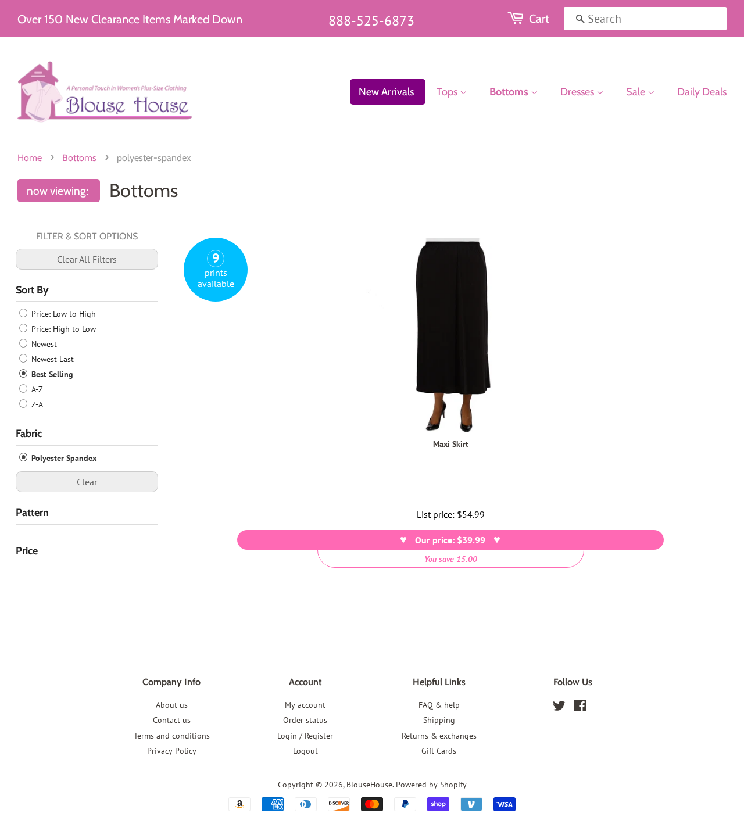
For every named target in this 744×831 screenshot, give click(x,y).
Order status (305, 720)
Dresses (578, 91)
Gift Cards (438, 751)
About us (172, 705)
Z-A (36, 404)
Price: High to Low (62, 329)
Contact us (172, 720)
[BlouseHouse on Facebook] (580, 708)
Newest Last (51, 359)
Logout (305, 751)
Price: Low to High (62, 314)
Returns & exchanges (439, 735)
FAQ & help (439, 705)
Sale (637, 91)
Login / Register (305, 735)
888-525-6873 (371, 21)
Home (29, 157)
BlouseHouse (369, 784)
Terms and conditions (172, 735)
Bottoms (510, 91)
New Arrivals (386, 91)
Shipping (439, 720)
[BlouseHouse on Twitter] (559, 708)
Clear (87, 482)
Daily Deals (702, 91)
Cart (539, 19)
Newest (43, 344)
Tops (448, 91)
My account (305, 705)
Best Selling (51, 374)
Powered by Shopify (431, 784)
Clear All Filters (87, 259)
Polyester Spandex (62, 458)
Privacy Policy (171, 751)
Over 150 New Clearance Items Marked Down (129, 19)
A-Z (36, 389)
